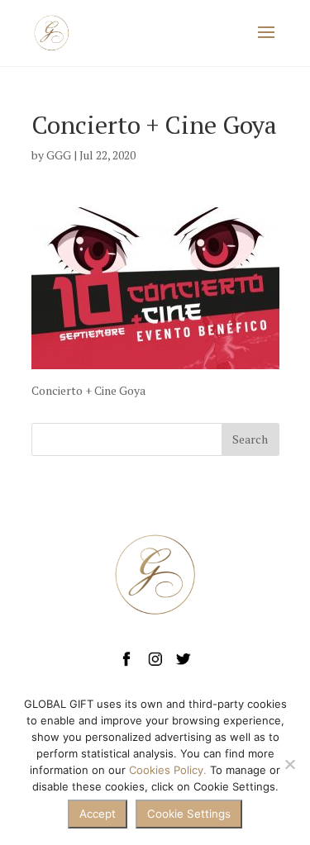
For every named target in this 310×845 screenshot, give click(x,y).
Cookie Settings (189, 813)
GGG (58, 155)
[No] (289, 764)
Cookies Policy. (168, 769)
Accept (97, 813)
